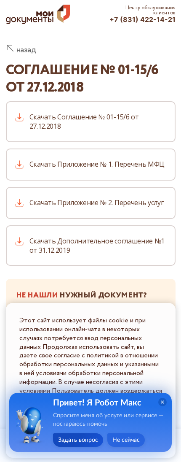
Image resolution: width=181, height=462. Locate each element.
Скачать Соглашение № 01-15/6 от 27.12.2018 (84, 121)
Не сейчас (126, 440)
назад (26, 50)
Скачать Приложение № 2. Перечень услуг (96, 202)
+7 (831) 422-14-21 (142, 19)
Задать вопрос (78, 440)
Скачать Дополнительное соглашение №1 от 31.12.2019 (97, 245)
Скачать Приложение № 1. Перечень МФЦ (97, 164)
